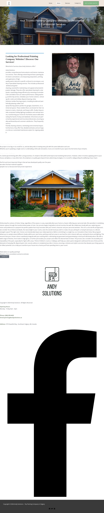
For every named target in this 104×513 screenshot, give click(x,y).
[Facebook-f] (52, 496)
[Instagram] (54, 509)
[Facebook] (49, 509)
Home (50, 3)
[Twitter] (52, 509)
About (58, 3)
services (67, 3)
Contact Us (78, 3)
